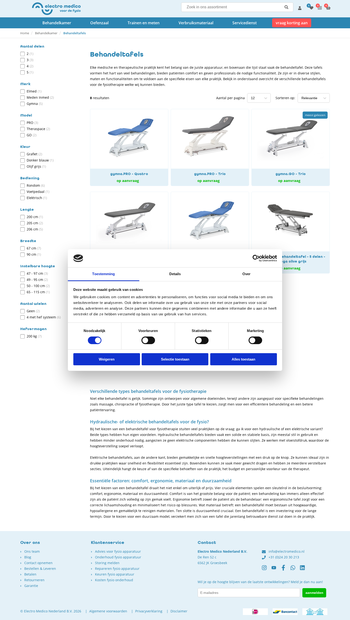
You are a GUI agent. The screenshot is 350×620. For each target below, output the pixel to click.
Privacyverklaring (148, 611)
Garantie (31, 585)
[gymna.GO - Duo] (129, 232)
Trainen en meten (144, 22)
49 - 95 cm (37, 279)
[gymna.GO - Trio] (291, 147)
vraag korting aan (292, 22)
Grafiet (34, 154)
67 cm (34, 248)
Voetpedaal (38, 191)
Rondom (36, 185)
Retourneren (34, 580)
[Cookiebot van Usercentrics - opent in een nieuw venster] (256, 258)
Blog (27, 557)
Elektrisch (37, 197)
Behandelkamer (56, 22)
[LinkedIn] (305, 569)
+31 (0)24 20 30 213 (284, 557)
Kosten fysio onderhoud (114, 580)
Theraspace (38, 129)
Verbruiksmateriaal (196, 22)
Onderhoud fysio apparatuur (118, 557)
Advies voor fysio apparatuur (118, 551)
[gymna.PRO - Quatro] (129, 147)
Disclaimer (178, 611)
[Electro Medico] (56, 8)
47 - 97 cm (37, 273)
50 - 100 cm (38, 285)
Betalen (30, 574)
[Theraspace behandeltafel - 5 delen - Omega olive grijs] (291, 232)
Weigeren (107, 359)
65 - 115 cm (38, 292)
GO (31, 135)
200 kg (34, 336)
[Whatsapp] (295, 569)
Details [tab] (175, 274)
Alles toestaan (243, 359)
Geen (33, 311)
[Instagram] (266, 569)
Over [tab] (246, 274)
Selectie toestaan (175, 359)
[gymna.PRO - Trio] (210, 147)
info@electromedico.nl (287, 551)
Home (24, 33)
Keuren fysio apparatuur (114, 574)
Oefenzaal (99, 22)
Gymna (35, 103)
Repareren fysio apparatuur (117, 568)
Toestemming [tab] (103, 274)
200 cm (35, 217)
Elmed (34, 91)
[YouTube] (276, 569)
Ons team (32, 551)
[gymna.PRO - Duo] (210, 232)
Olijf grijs (36, 166)
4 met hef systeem (44, 317)
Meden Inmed (40, 97)
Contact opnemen (38, 563)
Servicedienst (244, 22)
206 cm (35, 229)
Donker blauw (40, 160)
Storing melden (107, 563)
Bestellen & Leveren (40, 568)
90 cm (34, 254)
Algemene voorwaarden (108, 611)
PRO (32, 122)
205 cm (35, 223)
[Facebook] (285, 569)
